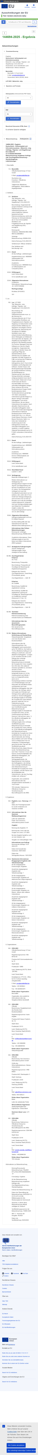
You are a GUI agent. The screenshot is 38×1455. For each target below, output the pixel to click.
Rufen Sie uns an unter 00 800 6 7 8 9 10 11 (15, 1353)
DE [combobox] (8, 98)
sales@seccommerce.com (23, 1092)
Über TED (5, 1301)
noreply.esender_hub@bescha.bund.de (22, 1151)
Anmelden (27, 7)
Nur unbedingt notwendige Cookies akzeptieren (22, 1450)
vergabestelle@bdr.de (18, 75)
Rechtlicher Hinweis (8, 1285)
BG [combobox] (8, 114)
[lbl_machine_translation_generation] (29, 126)
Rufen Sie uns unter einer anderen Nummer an (16, 1356)
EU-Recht (5, 1313)
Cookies (4, 1288)
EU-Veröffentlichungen (8, 1327)
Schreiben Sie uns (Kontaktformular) (12, 1360)
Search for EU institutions (9, 1372)
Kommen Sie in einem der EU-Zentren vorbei (15, 1363)
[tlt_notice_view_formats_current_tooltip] (30, 139)
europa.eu (11, 1344)
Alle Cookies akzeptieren (16, 1445)
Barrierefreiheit (6, 1292)
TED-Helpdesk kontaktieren (10, 1264)
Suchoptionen (32, 26)
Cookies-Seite (12, 1431)
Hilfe (3, 1261)
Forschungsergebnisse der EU (11, 1320)
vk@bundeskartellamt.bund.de (22, 1039)
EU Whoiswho (6, 1324)
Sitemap (4, 1304)
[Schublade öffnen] (4, 33)
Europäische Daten (7, 1317)
